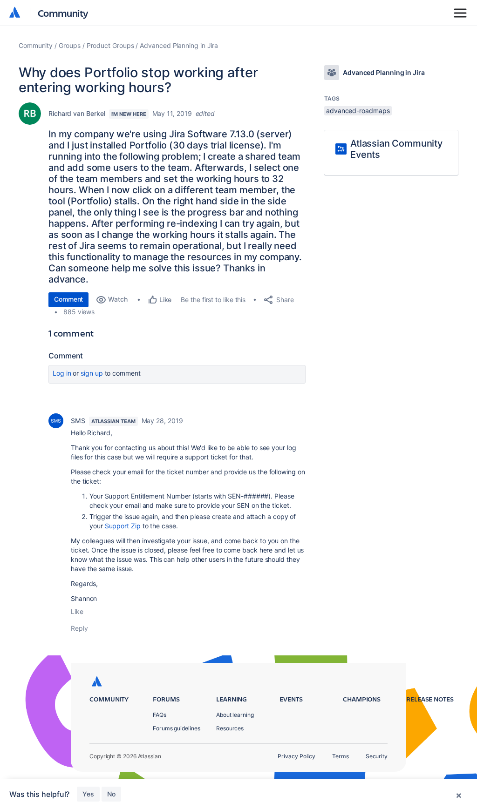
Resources (230, 728)
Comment (68, 299)
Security (377, 756)
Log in (62, 373)
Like (77, 611)
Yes (88, 794)
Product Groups (110, 45)
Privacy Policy (296, 756)
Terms (340, 756)
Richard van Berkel (76, 113)
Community (63, 13)
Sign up (91, 373)
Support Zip (123, 526)
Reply (79, 628)
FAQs (159, 714)
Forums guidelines (176, 728)
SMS (78, 421)
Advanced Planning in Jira (179, 45)
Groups (70, 45)
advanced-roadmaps (358, 111)
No (111, 794)
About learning (235, 714)
